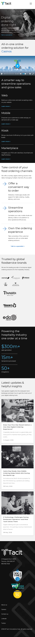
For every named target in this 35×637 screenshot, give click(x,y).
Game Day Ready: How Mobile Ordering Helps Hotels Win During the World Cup (16, 473)
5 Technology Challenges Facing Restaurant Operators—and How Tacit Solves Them (16, 519)
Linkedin (4, 618)
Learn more (5, 106)
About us (4, 605)
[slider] (9, 74)
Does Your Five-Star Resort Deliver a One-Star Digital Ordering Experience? (17, 427)
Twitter (3, 623)
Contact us (4, 614)
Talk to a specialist (17, 246)
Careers (3, 609)
